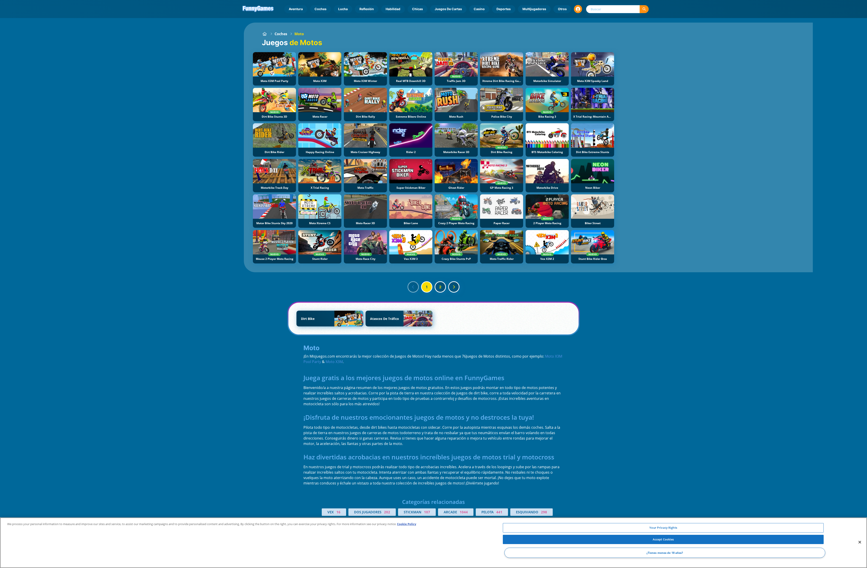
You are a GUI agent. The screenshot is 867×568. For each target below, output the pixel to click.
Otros (562, 9)
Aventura (296, 9)
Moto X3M (334, 361)
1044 (464, 512)
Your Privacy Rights (663, 528)
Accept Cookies (663, 539)
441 (499, 512)
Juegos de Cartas (448, 9)
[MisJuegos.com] (264, 34)
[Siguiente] (453, 287)
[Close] (860, 542)
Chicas (417, 9)
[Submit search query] (644, 9)
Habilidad (393, 9)
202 (387, 512)
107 (427, 512)
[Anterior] (413, 287)
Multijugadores (534, 9)
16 (338, 512)
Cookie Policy (406, 524)
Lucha (343, 9)
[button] (578, 9)
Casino (479, 9)
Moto (299, 33)
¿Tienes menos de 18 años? (664, 553)
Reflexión (366, 9)
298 (544, 512)
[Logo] (258, 9)
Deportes (503, 9)
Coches (320, 9)
